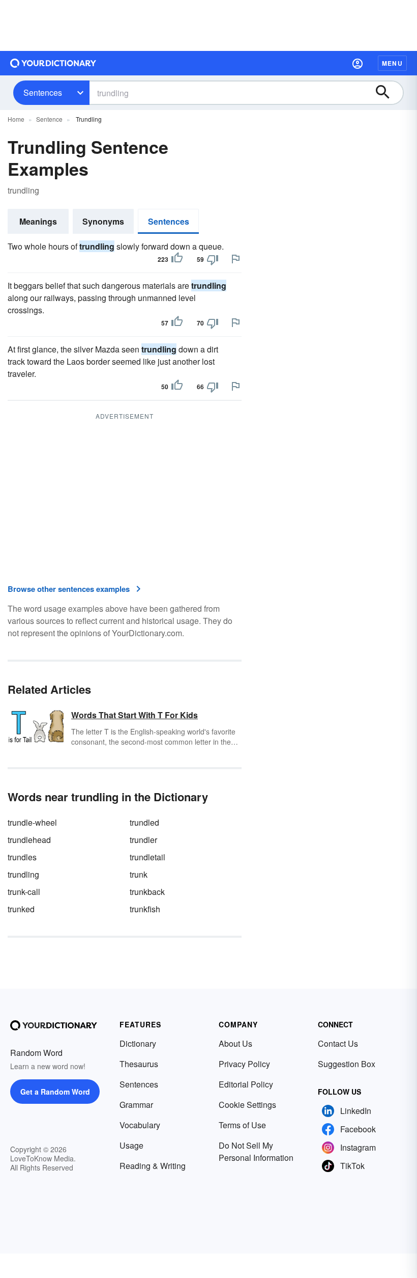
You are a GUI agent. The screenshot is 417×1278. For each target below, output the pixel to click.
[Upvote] (177, 259)
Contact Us (338, 1043)
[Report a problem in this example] (235, 259)
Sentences (42, 92)
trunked (21, 909)
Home (16, 119)
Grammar (136, 1104)
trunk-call (24, 892)
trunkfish (145, 909)
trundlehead (29, 840)
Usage (131, 1145)
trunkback (147, 892)
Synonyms (103, 221)
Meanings (38, 221)
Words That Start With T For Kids (134, 715)
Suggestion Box (346, 1064)
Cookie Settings (247, 1104)
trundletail (147, 857)
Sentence (49, 119)
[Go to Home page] (53, 63)
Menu (392, 63)
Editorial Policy (246, 1084)
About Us (235, 1043)
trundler (143, 840)
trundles (22, 857)
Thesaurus (139, 1064)
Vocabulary (140, 1125)
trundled (144, 822)
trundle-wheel (32, 822)
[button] (357, 63)
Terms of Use (242, 1125)
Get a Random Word (55, 1091)
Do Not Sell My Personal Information (256, 1151)
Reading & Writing (153, 1166)
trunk (138, 874)
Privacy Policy (244, 1064)
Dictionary (138, 1043)
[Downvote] (212, 259)
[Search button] (387, 92)
